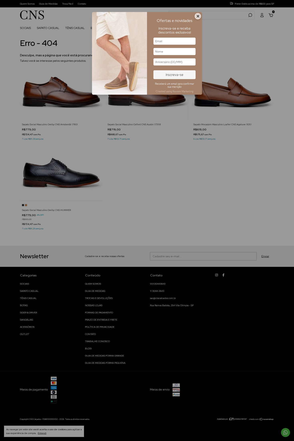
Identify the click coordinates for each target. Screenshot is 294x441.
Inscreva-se (174, 75)
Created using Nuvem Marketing (174, 91)
